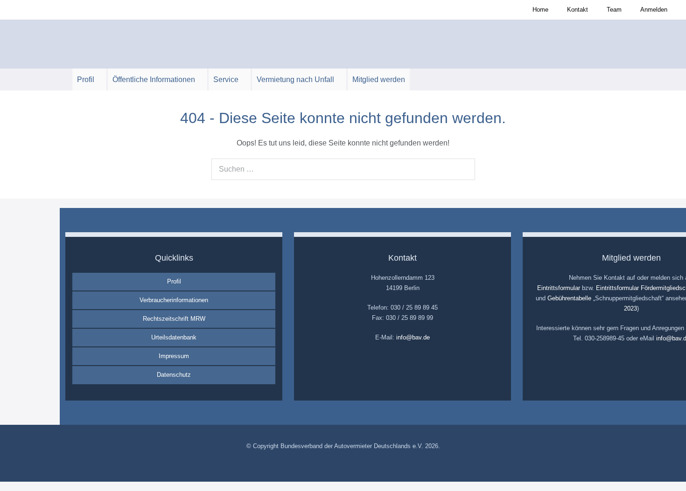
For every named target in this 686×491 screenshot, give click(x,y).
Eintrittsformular (558, 287)
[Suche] (462, 169)
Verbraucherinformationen (174, 300)
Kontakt (577, 9)
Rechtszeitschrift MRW (174, 318)
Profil (86, 79)
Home (540, 9)
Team (614, 9)
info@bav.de (413, 337)
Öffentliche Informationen (154, 79)
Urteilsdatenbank (173, 337)
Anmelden (653, 9)
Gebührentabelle (569, 298)
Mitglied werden (378, 79)
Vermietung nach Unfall (296, 79)
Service (226, 79)
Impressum (174, 356)
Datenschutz (174, 374)
